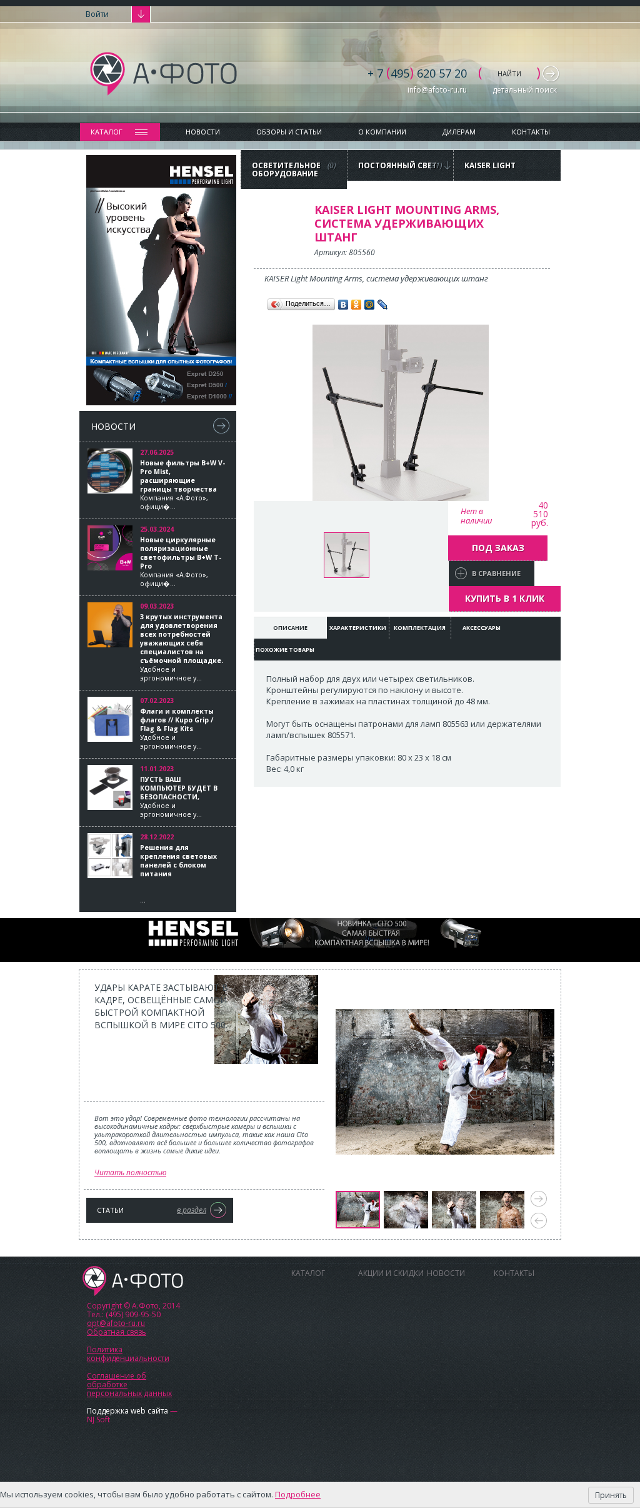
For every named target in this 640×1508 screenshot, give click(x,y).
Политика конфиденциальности (128, 1354)
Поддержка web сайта (127, 1410)
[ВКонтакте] (343, 304)
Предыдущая (539, 1220)
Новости (203, 131)
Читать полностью (130, 1172)
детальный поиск (524, 89)
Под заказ (498, 548)
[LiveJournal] (382, 304)
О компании (382, 131)
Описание (290, 628)
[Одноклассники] (356, 304)
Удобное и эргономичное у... (181, 647)
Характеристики (357, 628)
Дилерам (459, 131)
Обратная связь (116, 1332)
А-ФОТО (132, 1281)
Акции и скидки (391, 1273)
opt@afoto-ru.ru (116, 1323)
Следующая (539, 1199)
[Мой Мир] (369, 304)
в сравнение (496, 573)
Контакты (531, 131)
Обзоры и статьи (289, 131)
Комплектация (420, 628)
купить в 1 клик (504, 598)
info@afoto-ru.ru (437, 89)
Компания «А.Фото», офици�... (182, 484)
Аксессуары (481, 628)
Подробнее (298, 1494)
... (178, 873)
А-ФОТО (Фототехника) (164, 74)
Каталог (106, 131)
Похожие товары (285, 649)
